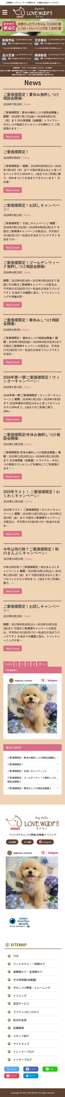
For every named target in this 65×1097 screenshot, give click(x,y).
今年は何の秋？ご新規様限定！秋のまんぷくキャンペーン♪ (31, 551)
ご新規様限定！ (16, 152)
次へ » (42, 664)
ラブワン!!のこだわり (26, 1012)
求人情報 (27, 842)
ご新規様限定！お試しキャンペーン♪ (31, 207)
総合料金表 (19, 1020)
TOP (16, 956)
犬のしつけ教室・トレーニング (31, 987)
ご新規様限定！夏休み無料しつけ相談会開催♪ (31, 96)
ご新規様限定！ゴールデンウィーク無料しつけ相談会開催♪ (31, 264)
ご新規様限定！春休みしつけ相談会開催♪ (31, 322)
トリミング (19, 995)
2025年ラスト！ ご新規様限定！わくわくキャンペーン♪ (31, 494)
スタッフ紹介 (21, 1036)
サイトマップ (21, 1044)
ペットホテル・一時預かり (29, 964)
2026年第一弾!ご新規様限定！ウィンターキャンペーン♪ (31, 379)
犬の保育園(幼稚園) (24, 980)
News (27, 104)
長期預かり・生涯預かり (27, 971)
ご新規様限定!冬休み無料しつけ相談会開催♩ (31, 436)
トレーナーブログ (23, 1051)
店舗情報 (18, 1028)
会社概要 (12, 842)
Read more (12, 137)
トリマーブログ (22, 1059)
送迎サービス (21, 1003)
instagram (46, 842)
